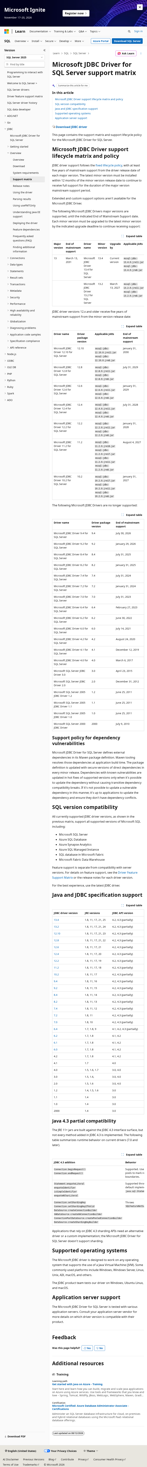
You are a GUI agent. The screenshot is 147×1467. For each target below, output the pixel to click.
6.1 (55, 1042)
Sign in (138, 31)
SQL (66, 53)
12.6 (56, 947)
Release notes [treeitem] (21, 186)
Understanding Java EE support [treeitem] (26, 214)
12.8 (56, 940)
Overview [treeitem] (18, 159)
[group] (98, 273)
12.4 (56, 954)
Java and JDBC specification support (76, 108)
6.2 (55, 1035)
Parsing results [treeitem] (22, 199)
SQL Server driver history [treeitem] (22, 102)
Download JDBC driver (71, 127)
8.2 (55, 1001)
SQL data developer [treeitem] (19, 109)
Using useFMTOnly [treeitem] (24, 205)
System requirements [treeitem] (26, 172)
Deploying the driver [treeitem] (25, 223)
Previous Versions (33, 1459)
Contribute (67, 1459)
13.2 (56, 926)
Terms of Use (10, 1464)
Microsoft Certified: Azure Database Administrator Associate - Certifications (90, 1407)
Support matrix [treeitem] (22, 179)
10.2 (56, 974)
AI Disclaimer (11, 1459)
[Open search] (129, 31)
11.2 (56, 967)
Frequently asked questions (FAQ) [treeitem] (23, 238)
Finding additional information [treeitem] (24, 249)
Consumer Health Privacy (108, 1459)
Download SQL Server (127, 41)
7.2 (55, 1015)
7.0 (55, 1022)
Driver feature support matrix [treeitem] (25, 96)
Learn (56, 53)
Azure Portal (100, 41)
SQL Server (79, 53)
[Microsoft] (6, 31)
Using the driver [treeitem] (22, 192)
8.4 (55, 995)
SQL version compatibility (70, 104)
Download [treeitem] (19, 166)
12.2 (56, 960)
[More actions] (141, 53)
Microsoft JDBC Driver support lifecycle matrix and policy (89, 99)
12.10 (57, 933)
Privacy (82, 1459)
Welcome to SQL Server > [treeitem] (22, 83)
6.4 (55, 1029)
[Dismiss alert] (140, 7)
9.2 (55, 988)
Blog (51, 1459)
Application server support (71, 118)
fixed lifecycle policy (109, 165)
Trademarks (30, 1464)
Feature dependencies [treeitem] (26, 229)
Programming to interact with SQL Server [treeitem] (25, 74)
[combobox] (24, 57)
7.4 (55, 1008)
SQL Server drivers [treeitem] (18, 89)
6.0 (55, 1049)
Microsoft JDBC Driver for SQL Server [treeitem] (25, 138)
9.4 (55, 981)
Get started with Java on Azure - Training (77, 1384)
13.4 (56, 920)
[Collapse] (44, 50)
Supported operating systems (73, 113)
